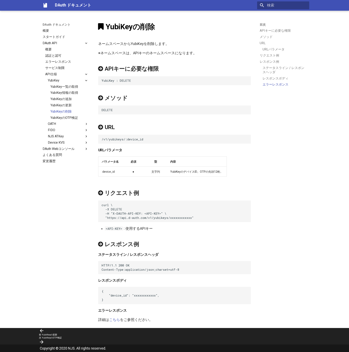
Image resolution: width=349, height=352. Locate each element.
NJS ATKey (56, 136)
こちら (114, 320)
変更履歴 (49, 161)
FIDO (51, 130)
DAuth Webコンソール (59, 148)
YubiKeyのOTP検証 (64, 117)
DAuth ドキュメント (56, 24)
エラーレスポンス (58, 62)
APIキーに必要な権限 (275, 30)
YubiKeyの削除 (61, 111)
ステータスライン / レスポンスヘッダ (283, 70)
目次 (263, 24)
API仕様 (51, 74)
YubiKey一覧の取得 (64, 86)
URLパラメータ (274, 49)
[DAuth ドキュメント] (45, 5)
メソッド (266, 37)
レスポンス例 (269, 62)
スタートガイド (54, 37)
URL (263, 43)
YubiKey (53, 80)
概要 (46, 30)
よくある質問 (52, 155)
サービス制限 (55, 68)
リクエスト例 (269, 55)
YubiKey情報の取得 (64, 93)
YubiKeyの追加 (61, 99)
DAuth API (50, 43)
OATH (52, 124)
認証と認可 (53, 55)
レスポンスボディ (275, 78)
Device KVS (56, 142)
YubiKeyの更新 (61, 105)
